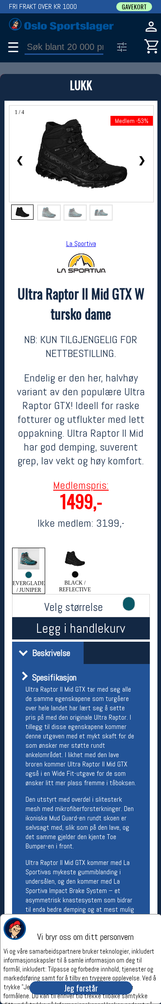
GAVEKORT (134, 6)
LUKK (81, 85)
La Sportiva (81, 243)
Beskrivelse (49, 653)
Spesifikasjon (52, 677)
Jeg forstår (81, 988)
